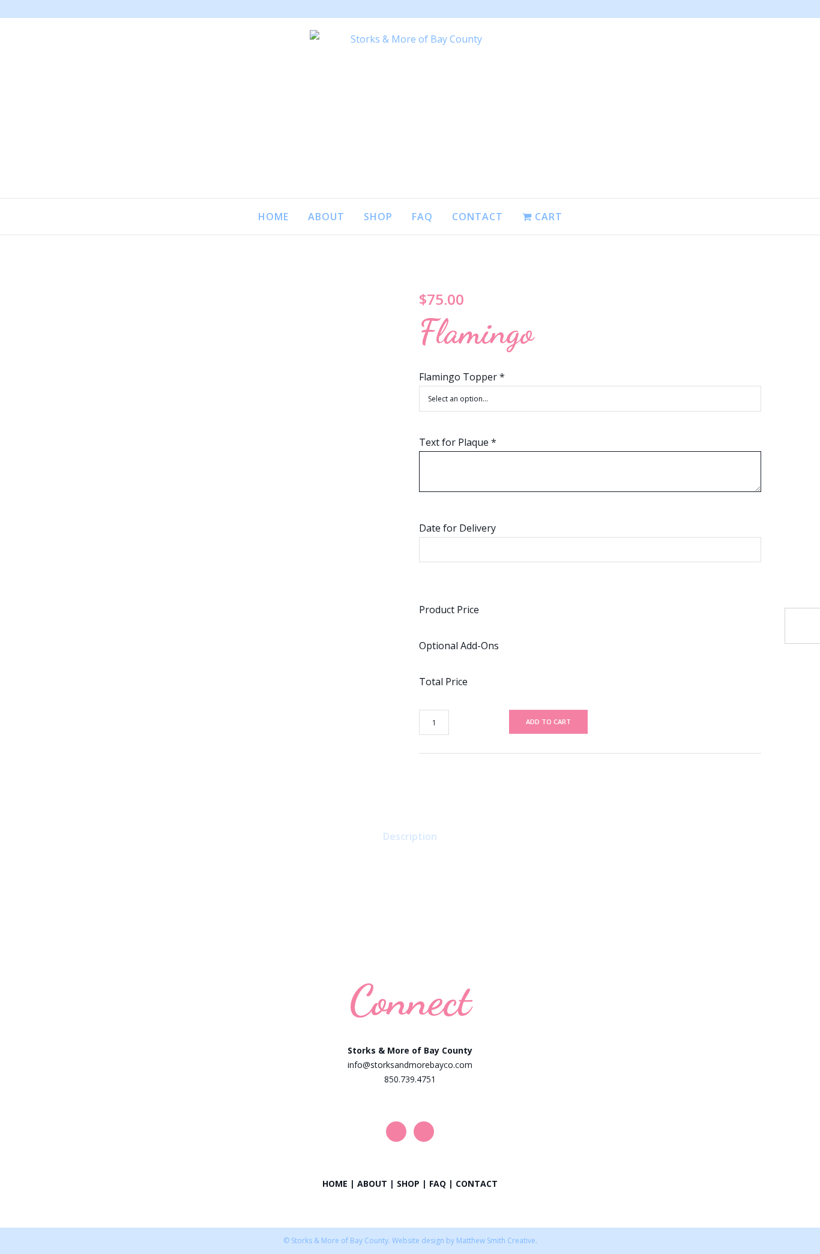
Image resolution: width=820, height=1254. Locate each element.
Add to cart (548, 721)
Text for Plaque (457, 442)
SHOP (408, 1183)
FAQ (437, 1183)
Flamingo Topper (462, 376)
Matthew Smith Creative (495, 1240)
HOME (335, 1183)
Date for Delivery (457, 528)
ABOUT (372, 1183)
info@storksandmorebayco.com (410, 1064)
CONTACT (477, 1183)
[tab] (410, 836)
